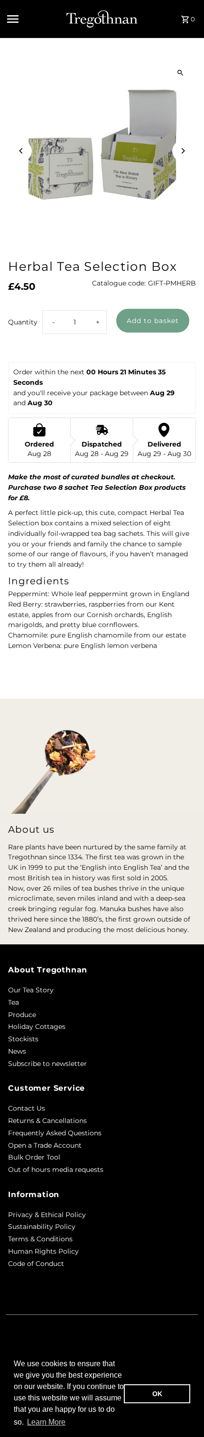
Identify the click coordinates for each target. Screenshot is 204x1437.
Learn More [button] (46, 1422)
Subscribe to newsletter (47, 1063)
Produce (22, 1014)
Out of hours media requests (55, 1169)
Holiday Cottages (36, 1026)
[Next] (183, 151)
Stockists (23, 1039)
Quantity (22, 322)
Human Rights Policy (43, 1251)
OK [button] (157, 1394)
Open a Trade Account (45, 1145)
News (17, 1051)
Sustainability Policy (41, 1226)
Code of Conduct (36, 1263)
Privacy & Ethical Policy (47, 1214)
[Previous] (21, 151)
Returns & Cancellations (47, 1120)
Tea (13, 1002)
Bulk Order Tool (34, 1157)
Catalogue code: (119, 283)
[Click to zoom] (180, 72)
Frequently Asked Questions (55, 1133)
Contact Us (26, 1108)
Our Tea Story (31, 990)
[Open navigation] (33, 19)
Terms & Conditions (40, 1239)
